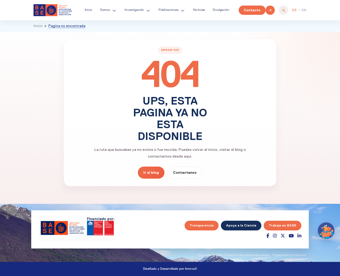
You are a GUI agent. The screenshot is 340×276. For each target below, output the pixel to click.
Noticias (199, 10)
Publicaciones (168, 10)
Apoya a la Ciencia (241, 225)
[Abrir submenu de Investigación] (148, 10)
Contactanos (185, 172)
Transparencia (201, 225)
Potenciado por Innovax (289, 255)
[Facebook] (267, 236)
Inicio (88, 10)
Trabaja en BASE (282, 225)
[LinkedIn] (299, 236)
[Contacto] (270, 10)
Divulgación (221, 10)
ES (294, 10)
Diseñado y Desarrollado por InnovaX (170, 268)
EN (304, 10)
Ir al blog (151, 172)
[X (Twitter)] (283, 236)
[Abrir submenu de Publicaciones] (182, 10)
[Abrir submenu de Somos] (114, 10)
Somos (105, 10)
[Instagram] (275, 236)
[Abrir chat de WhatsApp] (326, 230)
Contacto (252, 10)
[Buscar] (283, 10)
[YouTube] (291, 236)
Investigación (134, 10)
